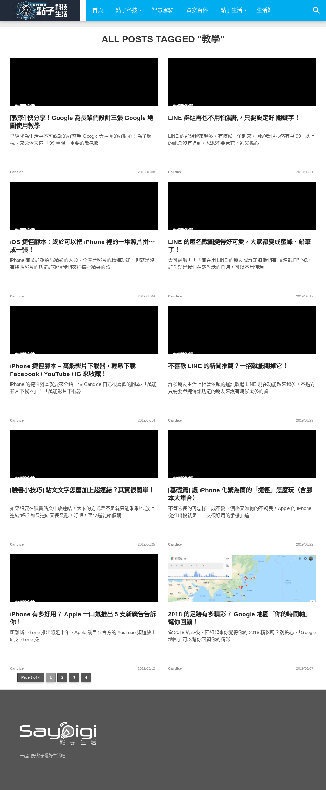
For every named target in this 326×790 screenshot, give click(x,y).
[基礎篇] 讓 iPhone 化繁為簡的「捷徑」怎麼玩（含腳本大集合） (240, 494)
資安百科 (197, 10)
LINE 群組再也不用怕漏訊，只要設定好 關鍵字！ (234, 118)
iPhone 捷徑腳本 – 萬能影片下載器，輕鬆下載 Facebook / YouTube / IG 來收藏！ (73, 370)
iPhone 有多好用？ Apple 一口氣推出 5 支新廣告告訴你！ (83, 618)
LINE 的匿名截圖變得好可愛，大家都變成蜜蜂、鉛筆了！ (239, 246)
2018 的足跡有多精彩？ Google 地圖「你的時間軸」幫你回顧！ (239, 618)
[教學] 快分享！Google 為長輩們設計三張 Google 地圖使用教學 (81, 122)
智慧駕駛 (163, 10)
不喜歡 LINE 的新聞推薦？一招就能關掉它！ (228, 366)
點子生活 (231, 10)
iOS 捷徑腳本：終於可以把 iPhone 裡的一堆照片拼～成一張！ (82, 246)
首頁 (97, 10)
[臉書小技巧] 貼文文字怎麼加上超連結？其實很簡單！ (82, 490)
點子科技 (127, 10)
